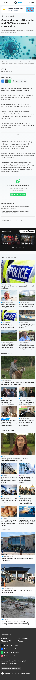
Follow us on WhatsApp (11, 652)
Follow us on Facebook (11, 649)
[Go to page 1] (13, 247)
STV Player (5, 638)
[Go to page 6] (20, 247)
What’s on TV (6, 641)
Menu (6, 3)
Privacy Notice (22, 661)
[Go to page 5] (19, 247)
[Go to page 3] (16, 247)
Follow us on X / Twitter (11, 645)
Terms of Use (13, 661)
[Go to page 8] (23, 247)
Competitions (23, 638)
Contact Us (4, 663)
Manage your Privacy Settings (11, 668)
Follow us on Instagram (11, 656)
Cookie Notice (13, 663)
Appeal (20, 641)
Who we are (4, 661)
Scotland (11, 16)
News (3, 16)
